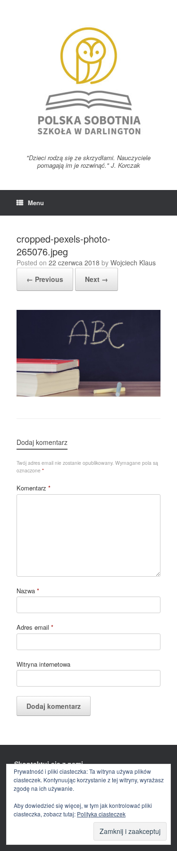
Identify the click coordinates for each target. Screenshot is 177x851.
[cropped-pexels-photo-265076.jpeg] (88, 393)
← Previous (44, 279)
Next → (96, 279)
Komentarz (34, 487)
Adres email (35, 627)
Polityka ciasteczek (101, 814)
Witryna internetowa (43, 664)
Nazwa (28, 590)
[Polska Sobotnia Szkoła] (88, 80)
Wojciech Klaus (133, 262)
